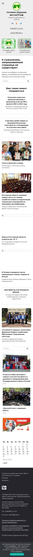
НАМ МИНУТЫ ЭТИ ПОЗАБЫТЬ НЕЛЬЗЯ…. (16, 291)
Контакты (5, 480)
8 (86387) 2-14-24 (16, 28)
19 (11, 451)
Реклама (5, 478)
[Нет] (31, 549)
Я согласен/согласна (17, 554)
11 (7, 449)
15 (23, 449)
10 (3, 449)
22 (23, 451)
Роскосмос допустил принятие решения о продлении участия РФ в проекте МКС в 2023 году (16, 100)
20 (16, 451)
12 (11, 449)
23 (27, 451)
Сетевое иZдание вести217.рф (17, 13)
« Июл (5, 463)
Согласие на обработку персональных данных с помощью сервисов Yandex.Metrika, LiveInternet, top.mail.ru (15, 528)
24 (4, 454)
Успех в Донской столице (12, 163)
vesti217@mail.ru (16, 33)
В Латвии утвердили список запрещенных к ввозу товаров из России (15, 274)
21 (19, 451)
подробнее (12, 546)
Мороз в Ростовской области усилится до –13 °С (14, 238)
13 (15, 449)
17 (3, 451)
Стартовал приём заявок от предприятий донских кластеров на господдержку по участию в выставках (16, 124)
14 (19, 449)
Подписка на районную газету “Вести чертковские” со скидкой (15, 474)
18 (7, 451)
